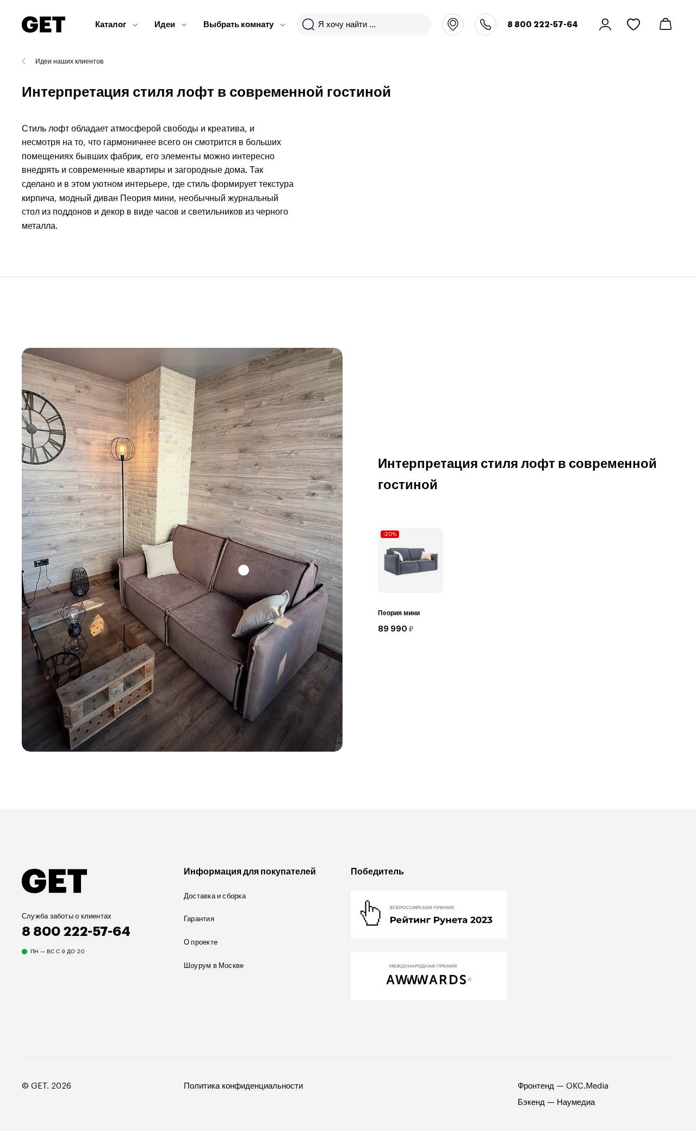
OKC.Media (587, 1086)
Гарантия (199, 918)
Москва (453, 24)
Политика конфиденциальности (243, 1086)
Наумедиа (576, 1102)
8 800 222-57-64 (542, 24)
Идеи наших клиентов (69, 61)
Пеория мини (399, 613)
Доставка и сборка (215, 895)
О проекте (200, 942)
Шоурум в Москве (214, 965)
